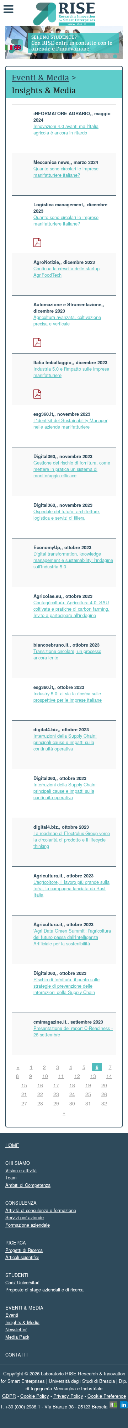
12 (77, 1075)
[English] (17, 47)
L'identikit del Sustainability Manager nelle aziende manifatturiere (70, 423)
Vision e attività (21, 1170)
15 (24, 1085)
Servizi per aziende (24, 1217)
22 (40, 1094)
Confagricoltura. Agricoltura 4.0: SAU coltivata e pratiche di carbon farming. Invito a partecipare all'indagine (71, 609)
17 (56, 1085)
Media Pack (17, 1336)
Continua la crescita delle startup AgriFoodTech (66, 271)
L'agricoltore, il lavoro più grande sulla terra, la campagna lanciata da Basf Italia (71, 888)
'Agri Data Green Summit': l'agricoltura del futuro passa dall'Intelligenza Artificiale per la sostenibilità (72, 937)
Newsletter (16, 1329)
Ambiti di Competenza (27, 1185)
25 (88, 1094)
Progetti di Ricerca (24, 1250)
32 (104, 1103)
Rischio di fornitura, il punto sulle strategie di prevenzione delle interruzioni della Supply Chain (66, 986)
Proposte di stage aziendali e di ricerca (44, 1289)
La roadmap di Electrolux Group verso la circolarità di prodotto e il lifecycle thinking (71, 839)
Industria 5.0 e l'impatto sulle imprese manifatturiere (71, 371)
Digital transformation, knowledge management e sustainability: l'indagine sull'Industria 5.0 (73, 560)
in (123, 1404)
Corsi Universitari (22, 1282)
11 (61, 1075)
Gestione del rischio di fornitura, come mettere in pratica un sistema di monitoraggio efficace (71, 469)
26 (104, 1094)
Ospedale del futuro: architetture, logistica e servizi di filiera (66, 514)
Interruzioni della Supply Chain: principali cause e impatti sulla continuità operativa (65, 742)
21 (24, 1094)
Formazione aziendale (27, 1224)
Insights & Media (22, 1322)
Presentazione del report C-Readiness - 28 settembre (73, 1031)
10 (45, 1075)
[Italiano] (8, 47)
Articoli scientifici (22, 1257)
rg (113, 1404)
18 (72, 1085)
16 (40, 1085)
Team (11, 1177)
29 (56, 1103)
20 (104, 1085)
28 (40, 1103)
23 (56, 1094)
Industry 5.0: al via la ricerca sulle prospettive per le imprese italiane (67, 696)
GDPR (9, 1395)
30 (72, 1103)
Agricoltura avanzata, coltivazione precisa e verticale (67, 320)
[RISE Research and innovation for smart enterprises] (64, 13)
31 (88, 1103)
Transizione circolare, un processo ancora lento (67, 654)
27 (24, 1103)
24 (72, 1094)
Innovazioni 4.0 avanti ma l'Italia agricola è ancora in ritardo (65, 129)
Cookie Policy (34, 1395)
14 (109, 1075)
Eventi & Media (40, 77)
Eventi (11, 1314)
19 (88, 1085)
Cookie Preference (106, 1395)
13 (93, 1075)
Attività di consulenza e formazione (40, 1210)
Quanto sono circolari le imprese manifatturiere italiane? (65, 171)
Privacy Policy (68, 1395)
